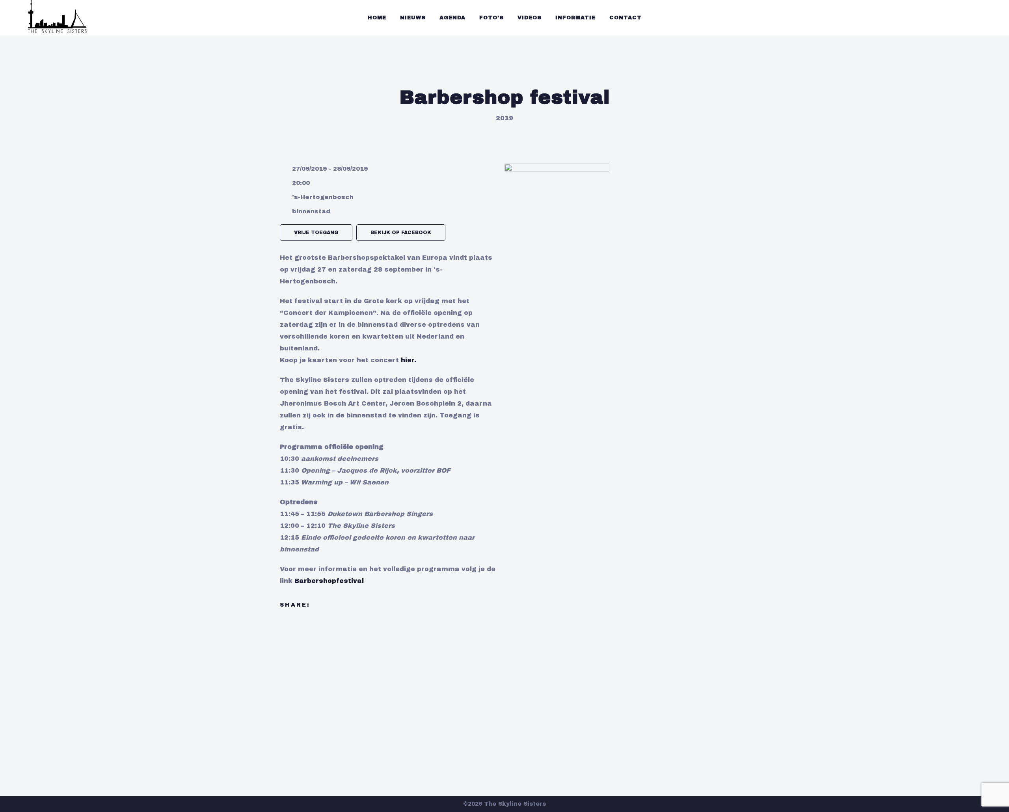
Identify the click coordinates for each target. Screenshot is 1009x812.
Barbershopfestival (329, 580)
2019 (504, 118)
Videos (530, 17)
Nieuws (413, 17)
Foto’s (491, 17)
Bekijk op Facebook (400, 232)
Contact (625, 17)
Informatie (575, 17)
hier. (408, 360)
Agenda (452, 17)
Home (377, 17)
